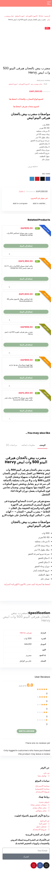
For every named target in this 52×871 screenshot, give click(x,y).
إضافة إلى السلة (26, 246)
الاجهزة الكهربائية (31, 16)
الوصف (42, 445)
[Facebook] (40, 865)
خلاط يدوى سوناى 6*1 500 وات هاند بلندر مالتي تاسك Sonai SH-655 (19, 399)
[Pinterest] (34, 865)
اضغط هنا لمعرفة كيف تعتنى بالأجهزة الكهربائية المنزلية (27, 584)
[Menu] (49, 3)
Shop (41, 16)
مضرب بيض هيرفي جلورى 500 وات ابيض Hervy (19, 333)
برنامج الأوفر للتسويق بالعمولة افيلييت (31, 815)
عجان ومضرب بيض (36, 84)
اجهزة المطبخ (19, 16)
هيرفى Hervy (26, 632)
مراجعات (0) (11, 445)
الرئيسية (47, 16)
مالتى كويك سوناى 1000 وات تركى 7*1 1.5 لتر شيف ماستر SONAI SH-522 (18, 267)
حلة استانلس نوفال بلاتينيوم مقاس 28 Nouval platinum (20, 300)
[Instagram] (46, 865)
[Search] (4, 3)
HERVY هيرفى (32, 167)
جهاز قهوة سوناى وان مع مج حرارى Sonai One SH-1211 (21, 366)
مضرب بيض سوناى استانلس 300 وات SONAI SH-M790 (20, 234)
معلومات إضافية (28, 445)
